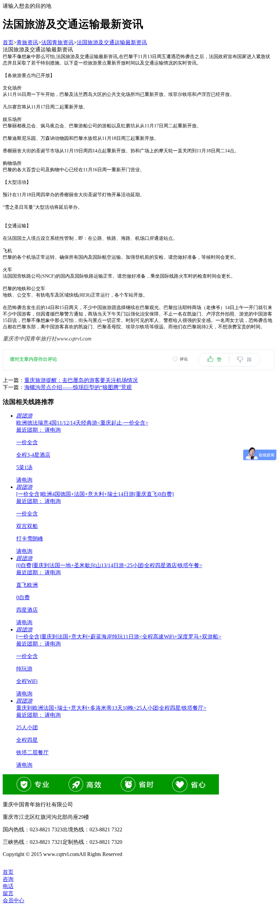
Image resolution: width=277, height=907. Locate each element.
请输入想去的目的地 (27, 6)
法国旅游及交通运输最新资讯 (112, 42)
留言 (8, 893)
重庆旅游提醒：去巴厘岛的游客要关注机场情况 (81, 380)
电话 (8, 886)
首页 (8, 42)
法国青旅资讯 (57, 42)
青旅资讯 (27, 42)
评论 (184, 359)
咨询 (8, 879)
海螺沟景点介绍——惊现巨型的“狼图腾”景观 (78, 387)
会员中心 (13, 900)
